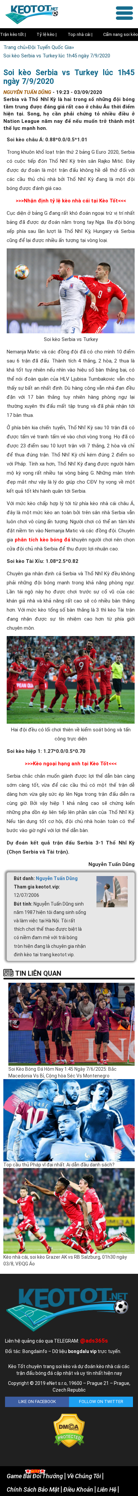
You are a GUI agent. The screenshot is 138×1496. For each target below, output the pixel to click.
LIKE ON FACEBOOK (37, 1401)
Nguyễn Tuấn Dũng (57, 878)
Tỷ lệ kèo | (47, 34)
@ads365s (94, 1340)
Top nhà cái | (80, 34)
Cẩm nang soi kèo (120, 34)
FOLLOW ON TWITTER (101, 1401)
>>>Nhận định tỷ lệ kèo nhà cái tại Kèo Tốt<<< (71, 201)
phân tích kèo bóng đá (42, 540)
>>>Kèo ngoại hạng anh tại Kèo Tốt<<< (71, 764)
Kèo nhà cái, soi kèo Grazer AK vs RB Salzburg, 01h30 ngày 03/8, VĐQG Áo (65, 1260)
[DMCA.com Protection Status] (69, 1430)
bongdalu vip (82, 1351)
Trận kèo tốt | (13, 34)
